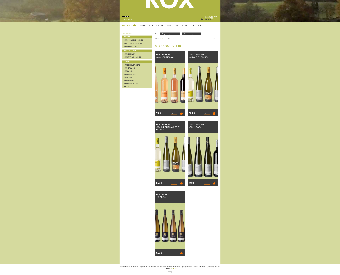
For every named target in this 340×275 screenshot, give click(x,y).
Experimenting (156, 26)
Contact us (196, 26)
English (130, 19)
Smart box (128, 77)
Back (216, 39)
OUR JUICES (128, 71)
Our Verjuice (129, 68)
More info (174, 268)
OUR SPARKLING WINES (132, 57)
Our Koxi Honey (130, 80)
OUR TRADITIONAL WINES (133, 43)
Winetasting (173, 26)
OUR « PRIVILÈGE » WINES (133, 40)
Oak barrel (128, 86)
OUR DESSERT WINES (131, 46)
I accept (170, 272)
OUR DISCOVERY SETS (132, 65)
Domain (142, 26)
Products (127, 26)
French (124, 19)
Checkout (208, 19)
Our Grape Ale (129, 74)
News (184, 26)
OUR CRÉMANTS (129, 54)
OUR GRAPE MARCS (131, 83)
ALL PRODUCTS (128, 33)
